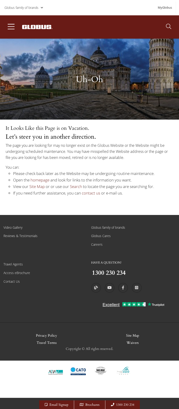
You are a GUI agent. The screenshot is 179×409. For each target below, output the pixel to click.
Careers (97, 244)
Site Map (37, 186)
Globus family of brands (21, 7)
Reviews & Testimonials (20, 236)
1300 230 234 (125, 404)
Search (76, 186)
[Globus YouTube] (109, 288)
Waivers (133, 342)
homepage (40, 180)
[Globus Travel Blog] (96, 288)
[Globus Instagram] (136, 288)
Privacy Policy (46, 335)
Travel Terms (47, 342)
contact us (91, 193)
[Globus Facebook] (123, 288)
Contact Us (11, 281)
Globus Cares (101, 236)
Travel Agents (13, 264)
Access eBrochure (16, 273)
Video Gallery (12, 227)
